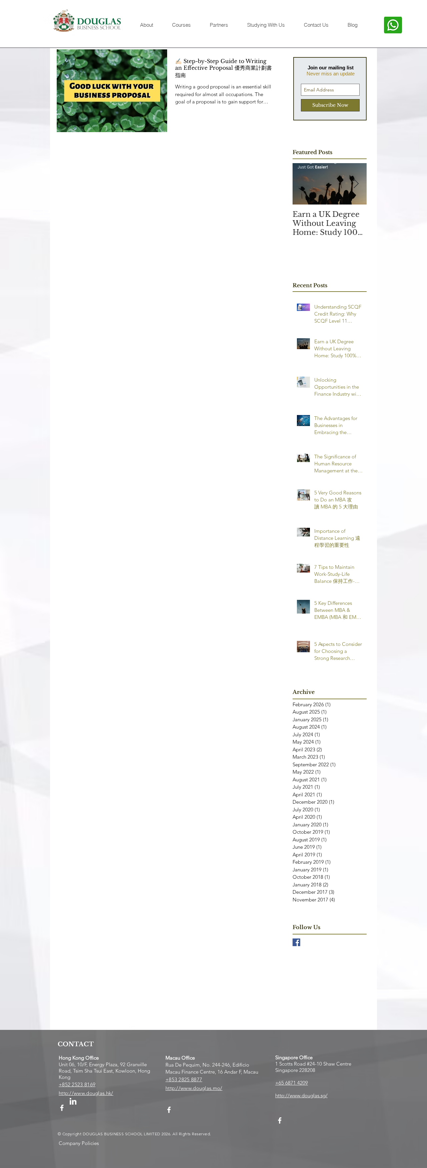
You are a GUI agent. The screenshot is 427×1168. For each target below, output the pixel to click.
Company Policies (79, 1143)
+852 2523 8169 (77, 1084)
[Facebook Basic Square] (296, 942)
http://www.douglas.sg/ (301, 1095)
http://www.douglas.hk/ (86, 1093)
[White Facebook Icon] (62, 1108)
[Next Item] (356, 184)
